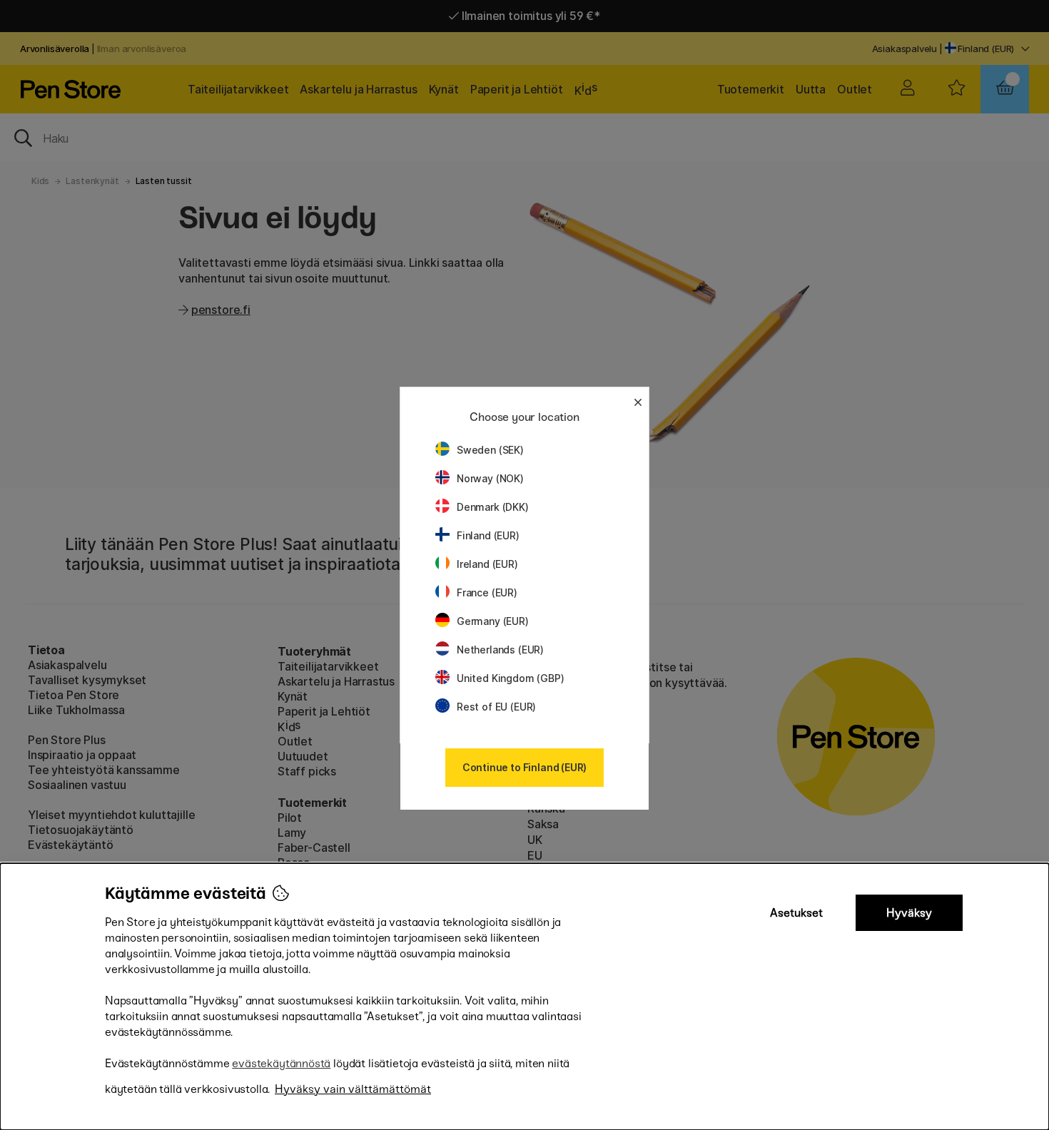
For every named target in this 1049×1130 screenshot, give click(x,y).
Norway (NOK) (490, 478)
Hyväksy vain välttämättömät (353, 1089)
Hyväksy (909, 913)
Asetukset (796, 913)
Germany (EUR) (493, 621)
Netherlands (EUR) (500, 649)
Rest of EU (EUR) (496, 707)
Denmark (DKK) (493, 507)
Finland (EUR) (488, 535)
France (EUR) (487, 592)
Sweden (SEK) (490, 450)
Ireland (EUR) (487, 564)
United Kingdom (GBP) (510, 678)
